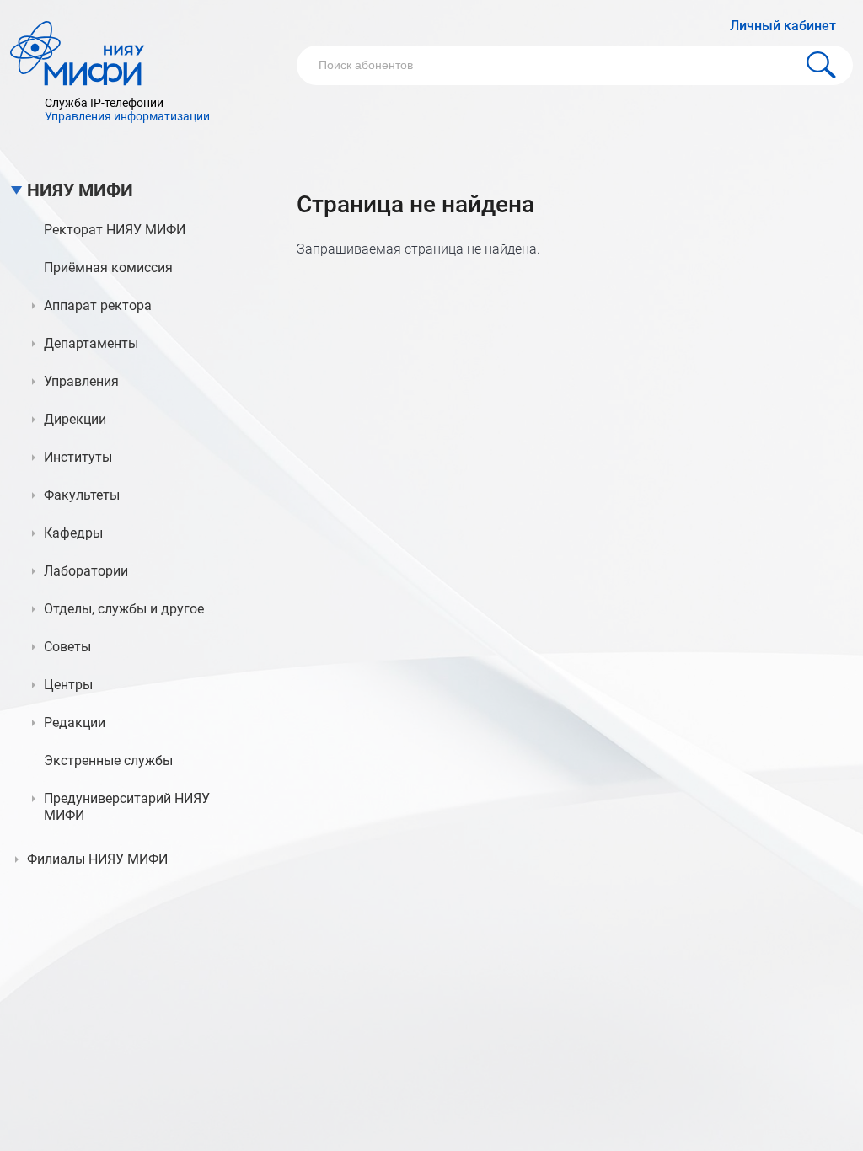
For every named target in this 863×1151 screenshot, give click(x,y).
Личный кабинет (783, 26)
